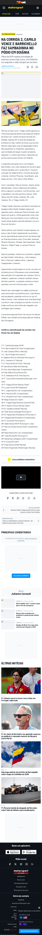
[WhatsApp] (18, 498)
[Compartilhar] (28, 67)
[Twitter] (13, 498)
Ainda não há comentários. (21, 539)
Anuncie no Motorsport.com (21, 903)
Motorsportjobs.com (21, 883)
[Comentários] (37, 67)
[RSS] (32, 864)
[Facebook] (7, 498)
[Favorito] (32, 67)
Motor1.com (21, 880)
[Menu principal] (4, 8)
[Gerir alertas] (34, 498)
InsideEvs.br (21, 876)
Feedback (21, 900)
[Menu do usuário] (38, 8)
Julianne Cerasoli (7, 66)
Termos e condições (14, 924)
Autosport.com (21, 887)
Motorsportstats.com (21, 890)
